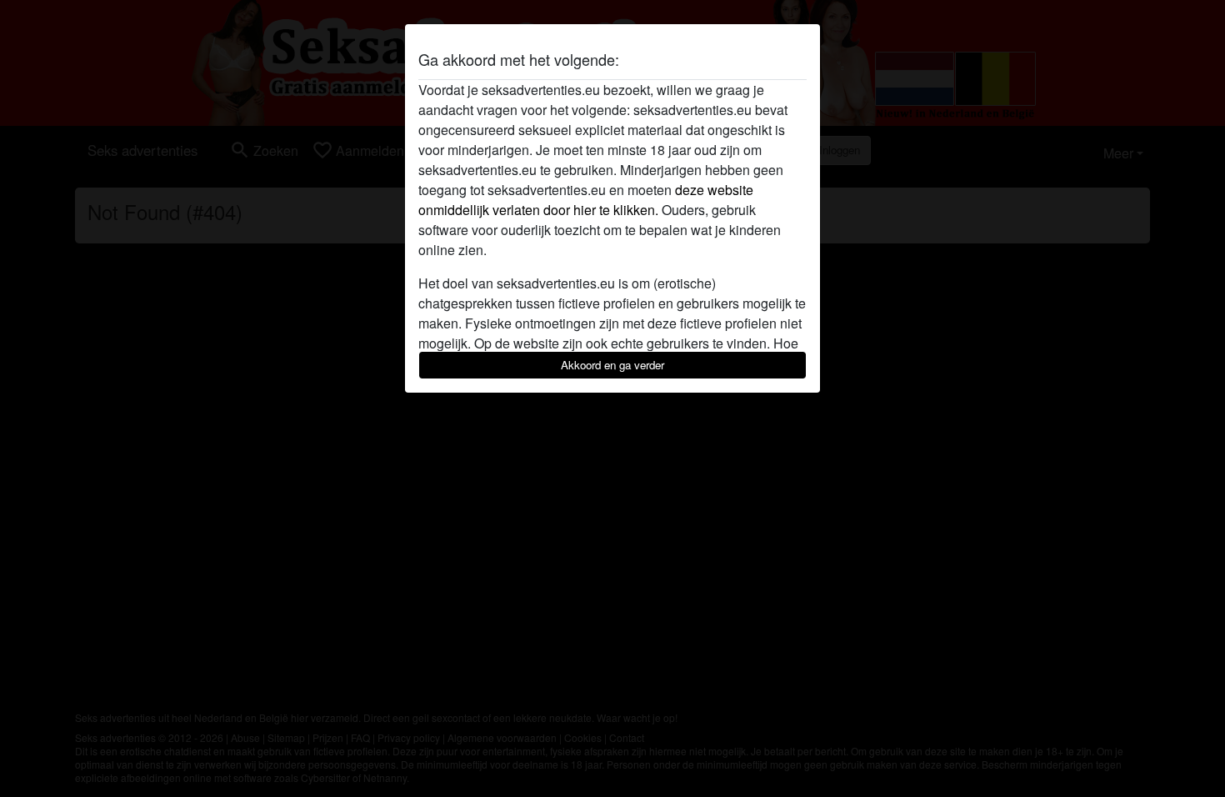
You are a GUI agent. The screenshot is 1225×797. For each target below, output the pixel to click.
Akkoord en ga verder (612, 365)
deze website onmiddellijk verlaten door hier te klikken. (585, 199)
